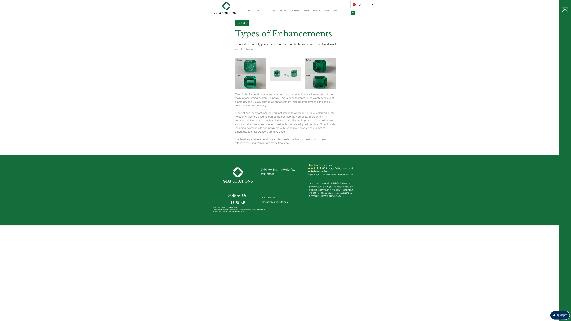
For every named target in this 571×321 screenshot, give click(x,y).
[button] (352, 12)
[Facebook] (232, 202)
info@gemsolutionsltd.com (274, 201)
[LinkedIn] (243, 202)
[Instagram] (237, 202)
